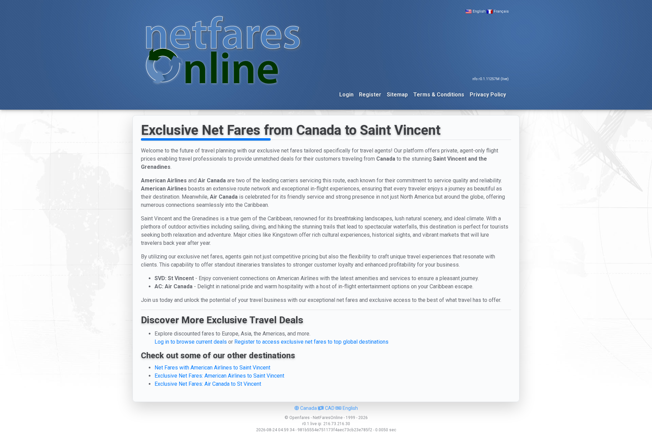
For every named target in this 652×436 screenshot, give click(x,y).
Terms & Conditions (438, 94)
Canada (308, 408)
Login (346, 94)
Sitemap (397, 94)
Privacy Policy (488, 94)
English (479, 11)
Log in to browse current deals (191, 342)
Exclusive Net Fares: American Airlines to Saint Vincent (219, 376)
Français (501, 11)
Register (370, 94)
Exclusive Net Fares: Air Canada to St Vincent (208, 384)
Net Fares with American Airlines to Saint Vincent (212, 367)
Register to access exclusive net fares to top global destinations (311, 342)
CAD (329, 408)
